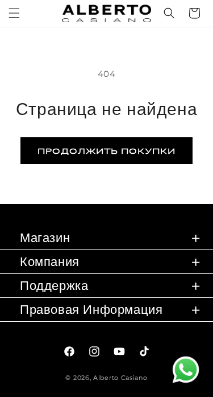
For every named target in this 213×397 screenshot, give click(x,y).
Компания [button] (50, 261)
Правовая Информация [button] (91, 309)
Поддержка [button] (54, 285)
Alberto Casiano (120, 378)
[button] (14, 13)
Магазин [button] (45, 237)
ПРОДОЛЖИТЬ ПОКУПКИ (106, 150)
